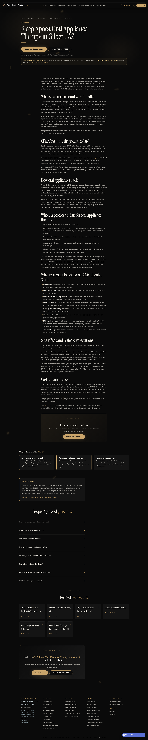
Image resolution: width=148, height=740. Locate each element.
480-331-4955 (49, 405)
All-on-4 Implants (48, 704)
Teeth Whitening (48, 713)
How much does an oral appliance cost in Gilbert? (34, 547)
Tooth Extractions (48, 722)
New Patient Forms (87, 5)
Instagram (112, 711)
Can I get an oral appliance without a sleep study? (34, 522)
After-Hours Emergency (72, 716)
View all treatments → (50, 728)
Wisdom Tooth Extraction (50, 725)
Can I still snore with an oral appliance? (31, 564)
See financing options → (29, 497)
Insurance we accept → (48, 497)
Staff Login (104, 737)
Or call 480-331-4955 (60, 49)
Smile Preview (91, 701)
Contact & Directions (93, 725)
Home (45, 5)
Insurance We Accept (93, 710)
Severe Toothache (70, 707)
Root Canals (46, 719)
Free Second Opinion (93, 719)
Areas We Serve (92, 713)
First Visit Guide (91, 704)
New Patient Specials (93, 716)
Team (68, 5)
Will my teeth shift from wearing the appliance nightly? (35, 572)
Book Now (141, 5)
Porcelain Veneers (48, 710)
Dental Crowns (47, 716)
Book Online (39, 673)
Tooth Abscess (69, 710)
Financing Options (92, 707)
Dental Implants (47, 701)
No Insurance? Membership (95, 722)
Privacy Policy (75, 737)
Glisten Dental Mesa (115, 701)
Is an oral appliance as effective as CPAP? (31, 530)
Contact (103, 5)
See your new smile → (74, 437)
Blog (97, 5)
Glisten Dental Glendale (116, 704)
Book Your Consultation (34, 49)
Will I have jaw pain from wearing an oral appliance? (35, 555)
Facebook (112, 714)
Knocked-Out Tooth (71, 704)
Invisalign (45, 707)
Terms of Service (86, 737)
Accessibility (96, 737)
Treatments (52, 5)
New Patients (75, 5)
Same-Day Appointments (72, 713)
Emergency (61, 5)
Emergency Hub (70, 701)
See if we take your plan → (40, 62)
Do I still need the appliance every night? (31, 581)
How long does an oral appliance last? (30, 539)
